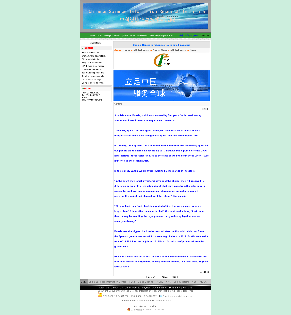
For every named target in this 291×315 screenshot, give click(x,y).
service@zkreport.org (92, 100)
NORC (160, 282)
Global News (95, 43)
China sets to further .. (92, 59)
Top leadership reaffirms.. (93, 73)
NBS (194, 282)
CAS (168, 282)
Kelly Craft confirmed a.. (93, 63)
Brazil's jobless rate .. (91, 52)
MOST (132, 282)
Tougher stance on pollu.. (93, 76)
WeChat (205, 35)
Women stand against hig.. (94, 56)
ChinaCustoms (181, 282)
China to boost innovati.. (93, 83)
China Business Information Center (107, 282)
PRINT (204, 109)
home (126, 50)
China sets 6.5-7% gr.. (92, 79)
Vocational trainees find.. (93, 69)
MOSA (203, 282)
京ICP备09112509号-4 (145, 306)
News (193, 50)
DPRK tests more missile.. (93, 66)
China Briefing (146, 282)
